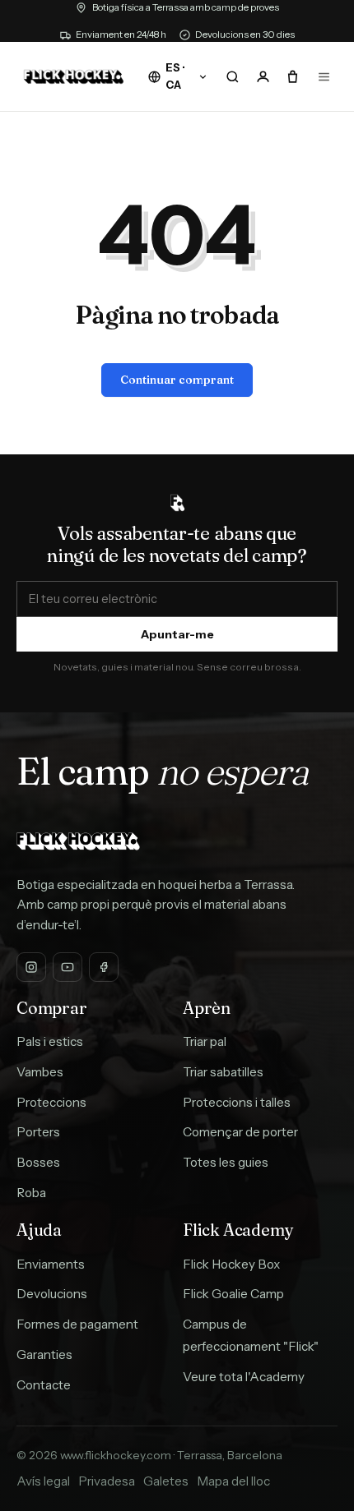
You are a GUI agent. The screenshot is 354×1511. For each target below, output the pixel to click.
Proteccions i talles (237, 1102)
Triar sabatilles (223, 1072)
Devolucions (51, 1293)
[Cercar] (232, 76)
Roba (31, 1192)
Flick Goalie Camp (233, 1293)
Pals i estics (49, 1041)
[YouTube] (67, 967)
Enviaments (50, 1264)
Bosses (38, 1162)
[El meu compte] (262, 76)
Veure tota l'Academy (244, 1376)
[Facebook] (104, 967)
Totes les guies (225, 1162)
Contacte (43, 1385)
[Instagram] (31, 967)
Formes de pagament (77, 1324)
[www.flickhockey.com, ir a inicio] (73, 77)
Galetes (166, 1481)
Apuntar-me (177, 634)
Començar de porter (240, 1132)
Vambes (39, 1072)
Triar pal (204, 1041)
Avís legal (43, 1481)
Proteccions (51, 1102)
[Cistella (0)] (293, 76)
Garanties (44, 1354)
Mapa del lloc (233, 1481)
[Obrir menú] (324, 76)
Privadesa (106, 1481)
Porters (38, 1132)
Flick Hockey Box (231, 1264)
